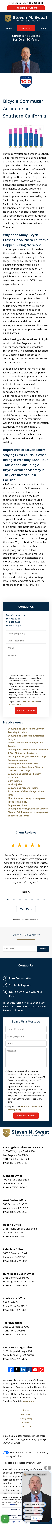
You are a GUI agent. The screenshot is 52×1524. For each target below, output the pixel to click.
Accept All (15, 1509)
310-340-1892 (19, 1334)
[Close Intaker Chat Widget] (49, 1468)
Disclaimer (26, 1414)
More (43, 28)
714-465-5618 (19, 1285)
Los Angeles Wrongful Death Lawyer (28, 808)
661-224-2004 (19, 1261)
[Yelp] (41, 1369)
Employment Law (17, 805)
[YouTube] (35, 1369)
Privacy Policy (15, 704)
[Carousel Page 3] (20, 899)
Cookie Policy (41, 1452)
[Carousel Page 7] (44, 899)
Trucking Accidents (18, 732)
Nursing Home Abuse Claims (23, 763)
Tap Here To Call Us (26, 7)
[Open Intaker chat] (26, 1523)
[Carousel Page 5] (32, 899)
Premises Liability (17, 759)
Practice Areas (13, 722)
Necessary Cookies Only (15, 1516)
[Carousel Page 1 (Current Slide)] (8, 899)
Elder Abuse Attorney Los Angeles (26, 798)
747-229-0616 (19, 1187)
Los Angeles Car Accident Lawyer (26, 728)
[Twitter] (17, 1369)
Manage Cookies (13, 1456)
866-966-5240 (22, 1159)
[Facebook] (11, 1369)
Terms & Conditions (29, 702)
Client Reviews (26, 832)
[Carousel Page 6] (38, 899)
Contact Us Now (26, 710)
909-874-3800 (19, 1236)
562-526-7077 (19, 1359)
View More (26, 909)
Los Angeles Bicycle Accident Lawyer (28, 756)
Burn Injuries (15, 780)
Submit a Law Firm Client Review (26, 920)
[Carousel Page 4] (26, 899)
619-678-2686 (19, 1310)
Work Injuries (15, 784)
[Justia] (29, 1369)
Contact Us (26, 28)
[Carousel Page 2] (14, 899)
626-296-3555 (19, 1211)
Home (9, 28)
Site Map (26, 1422)
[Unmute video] (36, 1492)
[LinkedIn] (23, 1369)
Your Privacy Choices (20, 1452)
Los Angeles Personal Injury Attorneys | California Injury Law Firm (26, 791)
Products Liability (17, 801)
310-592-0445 (19, 1162)
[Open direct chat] (45, 1468)
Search (43, 948)
